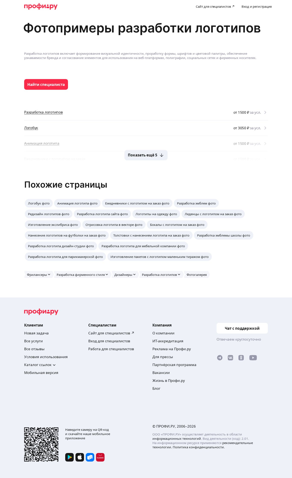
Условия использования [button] (46, 356)
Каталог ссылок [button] (38, 364)
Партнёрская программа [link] (174, 364)
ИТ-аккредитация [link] (167, 340)
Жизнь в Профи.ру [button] (168, 380)
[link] (46, 84)
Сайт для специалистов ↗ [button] (111, 333)
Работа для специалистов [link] (111, 348)
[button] (39, 203)
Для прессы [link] (162, 356)
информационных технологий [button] (176, 438)
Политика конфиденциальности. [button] (199, 447)
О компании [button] (163, 333)
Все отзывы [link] (34, 348)
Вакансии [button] (161, 372)
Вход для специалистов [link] (109, 340)
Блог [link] (156, 388)
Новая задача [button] (36, 333)
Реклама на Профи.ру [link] (171, 348)
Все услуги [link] (33, 340)
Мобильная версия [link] (41, 372)
